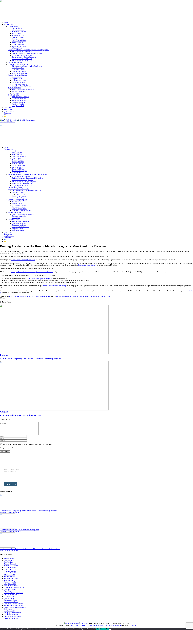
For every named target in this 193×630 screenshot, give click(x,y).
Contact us (7, 113)
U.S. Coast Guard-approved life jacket (40, 278)
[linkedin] (2, 124)
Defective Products (18, 68)
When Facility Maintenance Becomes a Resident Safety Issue (20, 415)
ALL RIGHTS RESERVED (97, 625)
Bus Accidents (16, 33)
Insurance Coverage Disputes (17, 75)
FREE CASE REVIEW (7, 122)
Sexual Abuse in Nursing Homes (22, 55)
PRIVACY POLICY (114, 625)
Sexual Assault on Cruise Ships (22, 51)
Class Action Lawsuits (19, 71)
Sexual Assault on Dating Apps (22, 60)
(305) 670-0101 (11, 120)
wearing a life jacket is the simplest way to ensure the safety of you (32, 272)
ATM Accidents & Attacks (20, 97)
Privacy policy (104, 629)
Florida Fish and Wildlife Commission (23, 260)
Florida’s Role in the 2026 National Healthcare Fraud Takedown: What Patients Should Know (30, 549)
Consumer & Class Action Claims (18, 64)
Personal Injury (13, 26)
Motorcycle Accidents (19, 32)
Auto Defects (20, 70)
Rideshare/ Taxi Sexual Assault (22, 59)
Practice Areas (8, 24)
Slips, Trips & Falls (18, 106)
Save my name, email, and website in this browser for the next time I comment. (27, 444)
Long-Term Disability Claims (21, 86)
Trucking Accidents (18, 35)
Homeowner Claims (18, 82)
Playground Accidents (19, 100)
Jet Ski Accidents (17, 42)
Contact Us (11, 484)
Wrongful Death (17, 48)
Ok (98, 629)
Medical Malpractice (14, 88)
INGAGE (133, 625)
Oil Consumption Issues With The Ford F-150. (27, 66)
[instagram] (4, 124)
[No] (110, 629)
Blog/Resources (9, 111)
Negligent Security (18, 104)
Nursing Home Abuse (15, 62)
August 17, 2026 (5, 512)
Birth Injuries (16, 93)
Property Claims (17, 79)
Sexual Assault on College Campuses (24, 57)
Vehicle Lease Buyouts (19, 73)
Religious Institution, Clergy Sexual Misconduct (27, 53)
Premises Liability (13, 95)
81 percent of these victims (86, 265)
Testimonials (8, 109)
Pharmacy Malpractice (19, 91)
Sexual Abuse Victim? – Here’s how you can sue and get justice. (28, 50)
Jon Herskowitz (16, 512)
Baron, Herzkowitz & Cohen (78, 625)
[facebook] (1, 124)
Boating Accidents (18, 39)
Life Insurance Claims (19, 80)
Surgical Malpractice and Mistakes (23, 89)
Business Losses (17, 77)
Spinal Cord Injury (18, 44)
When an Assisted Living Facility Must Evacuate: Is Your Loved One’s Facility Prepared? (30, 359)
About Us (7, 23)
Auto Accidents (17, 28)
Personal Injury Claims (19, 84)
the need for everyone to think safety (54, 286)
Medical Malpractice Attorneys (14, 605)
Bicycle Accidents (18, 30)
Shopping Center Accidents (20, 102)
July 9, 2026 (4, 550)
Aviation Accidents (18, 37)
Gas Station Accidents (19, 98)
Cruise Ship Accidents (19, 41)
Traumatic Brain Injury (19, 46)
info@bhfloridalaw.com (27, 120)
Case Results (8, 107)
